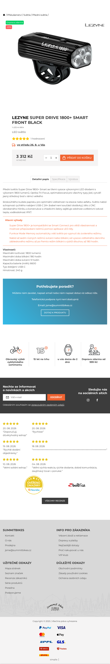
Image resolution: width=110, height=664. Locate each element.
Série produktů (13, 583)
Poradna (9, 588)
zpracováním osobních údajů (47, 405)
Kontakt (9, 535)
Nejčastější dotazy (69, 545)
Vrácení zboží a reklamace (73, 535)
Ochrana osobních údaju (73, 578)
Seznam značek (14, 573)
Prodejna (10, 545)
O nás (8, 540)
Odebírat (56, 397)
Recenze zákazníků (16, 578)
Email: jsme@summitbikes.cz (55, 305)
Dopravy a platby (68, 540)
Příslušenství (14, 15)
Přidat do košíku (79, 157)
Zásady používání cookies (73, 573)
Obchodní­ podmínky (70, 568)
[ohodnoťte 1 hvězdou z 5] (13, 138)
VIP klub (63, 555)
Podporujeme (13, 592)
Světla (27, 15)
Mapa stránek (12, 568)
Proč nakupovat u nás (71, 550)
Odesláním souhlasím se (33, 405)
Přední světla (39, 15)
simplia (53, 659)
